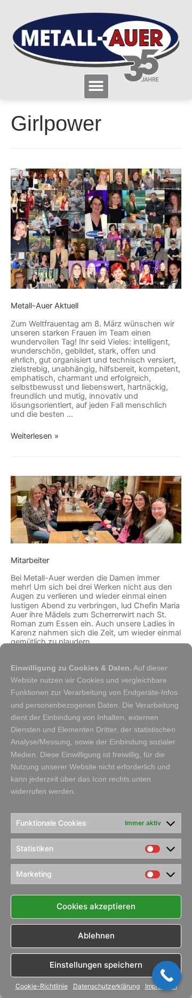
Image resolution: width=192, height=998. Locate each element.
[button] (96, 86)
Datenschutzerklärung (106, 986)
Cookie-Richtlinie (41, 986)
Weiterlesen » (35, 436)
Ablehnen (96, 935)
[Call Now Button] (166, 975)
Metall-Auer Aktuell (44, 306)
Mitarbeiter (30, 560)
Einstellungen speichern (96, 965)
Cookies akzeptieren (96, 906)
